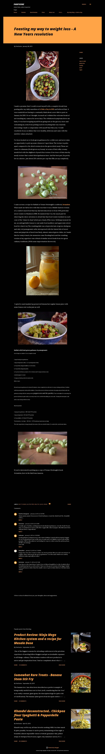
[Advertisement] (40, 609)
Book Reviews (33, 12)
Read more (62, 665)
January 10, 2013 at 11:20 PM (33, 550)
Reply (20, 520)
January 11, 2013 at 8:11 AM (32, 562)
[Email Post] (50, 504)
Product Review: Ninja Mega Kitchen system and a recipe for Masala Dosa (37, 639)
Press (43, 12)
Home (15, 12)
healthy (81, 65)
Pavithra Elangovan (24, 513)
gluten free (82, 63)
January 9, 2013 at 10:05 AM (32, 535)
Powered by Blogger (53, 747)
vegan (80, 70)
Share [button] (81, 52)
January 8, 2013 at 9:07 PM (37, 513)
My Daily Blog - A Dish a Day (74, 12)
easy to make (82, 61)
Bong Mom (22, 550)
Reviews (23, 12)
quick (80, 67)
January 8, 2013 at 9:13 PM (32, 523)
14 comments (23, 665)
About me (51, 12)
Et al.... (61, 12)
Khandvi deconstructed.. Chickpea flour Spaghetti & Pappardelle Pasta (39, 715)
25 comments (23, 741)
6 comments (22, 701)
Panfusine (19, 4)
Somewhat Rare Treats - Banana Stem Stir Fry (38, 677)
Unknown (21, 535)
